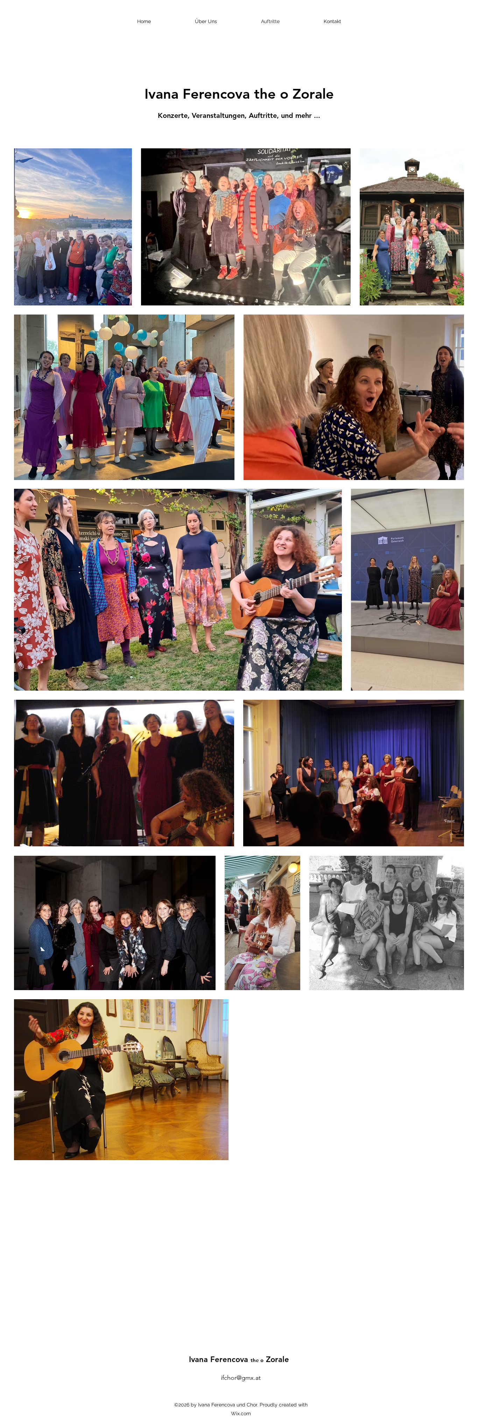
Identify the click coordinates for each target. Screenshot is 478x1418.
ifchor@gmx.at (241, 1378)
